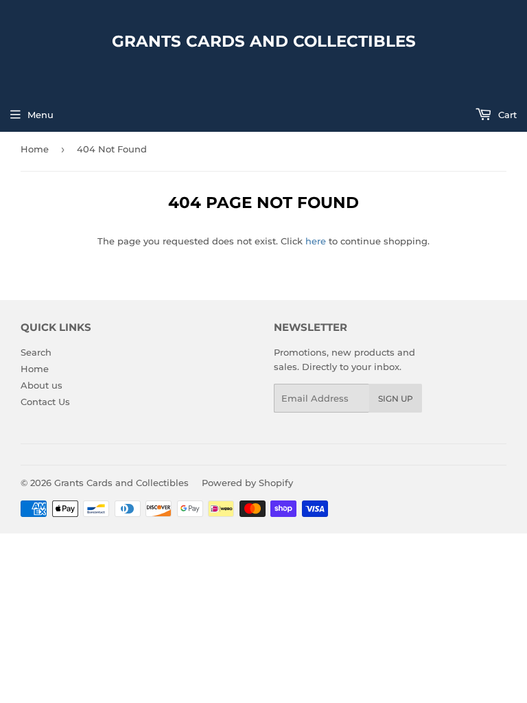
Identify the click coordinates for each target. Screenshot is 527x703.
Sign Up (395, 398)
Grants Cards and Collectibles (264, 41)
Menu (40, 114)
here (315, 240)
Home (35, 148)
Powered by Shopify (247, 482)
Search (36, 352)
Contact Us (45, 401)
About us (41, 385)
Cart (506, 114)
